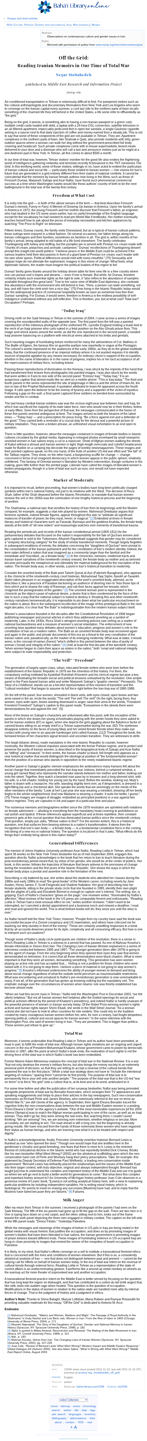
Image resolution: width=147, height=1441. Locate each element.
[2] (68, 556)
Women (96, 24)
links (92, 1418)
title (76, 1410)
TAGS (9, 25)
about (58, 1422)
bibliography (59, 1418)
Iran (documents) (55, 24)
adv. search (59, 1414)
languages (75, 1414)
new (89, 1422)
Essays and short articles (22, 18)
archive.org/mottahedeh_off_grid (99, 1372)
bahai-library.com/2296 (90, 1386)
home (54, 1406)
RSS (80, 1422)
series (76, 1406)
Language (56, 1377)
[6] (70, 1191)
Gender (39, 24)
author (67, 1410)
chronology (89, 1406)
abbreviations (78, 1418)
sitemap (65, 1406)
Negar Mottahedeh (73, 74)
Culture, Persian (23, 24)
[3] (66, 590)
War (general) (81, 24)
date (84, 1410)
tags (92, 1410)
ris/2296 (122, 1386)
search (56, 1410)
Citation (111, 1386)
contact (69, 1422)
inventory (90, 1414)
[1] (92, 518)
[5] (20, 970)
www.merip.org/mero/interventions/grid (119, 44)
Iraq (68, 24)
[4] (64, 645)
